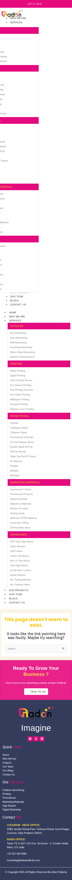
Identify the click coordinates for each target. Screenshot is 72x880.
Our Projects (18, 590)
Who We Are (17, 316)
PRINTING (16, 363)
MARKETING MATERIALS (25, 482)
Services (15, 320)
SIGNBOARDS (18, 534)
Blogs (13, 598)
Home (12, 312)
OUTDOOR (16, 326)
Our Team (15, 594)
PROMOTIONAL (19, 416)
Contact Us (17, 602)
